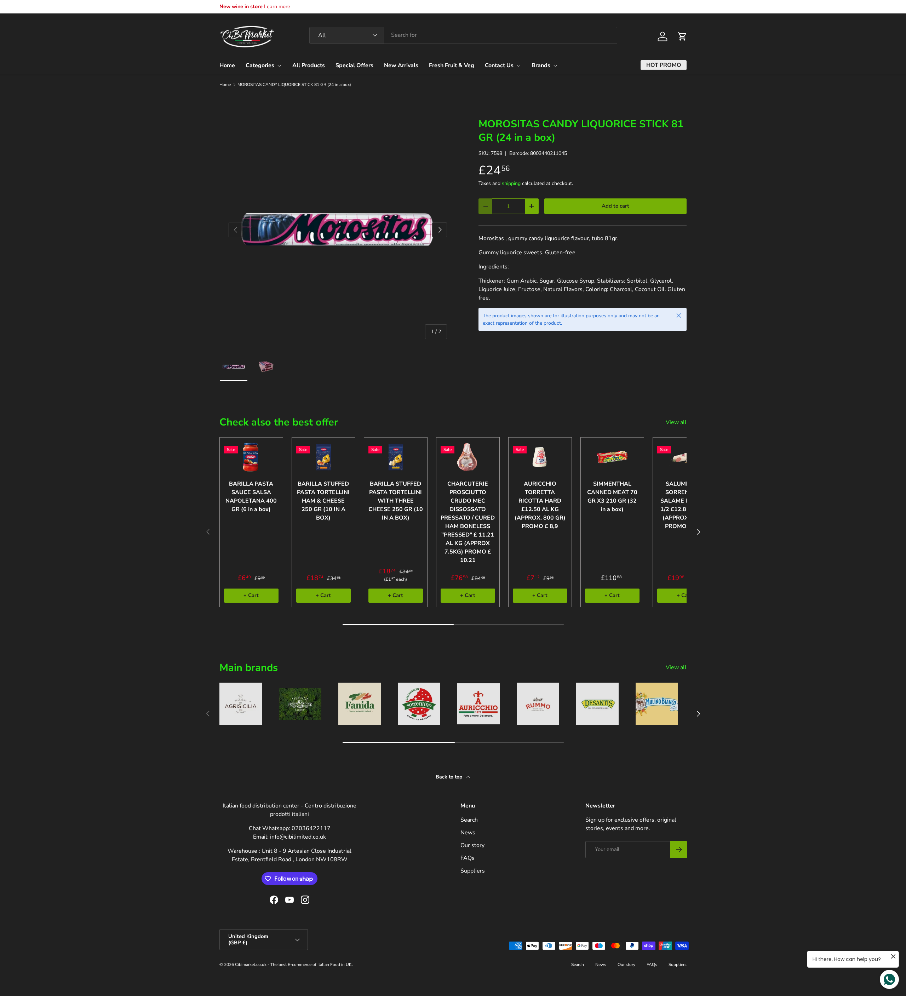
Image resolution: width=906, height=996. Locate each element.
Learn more (277, 6)
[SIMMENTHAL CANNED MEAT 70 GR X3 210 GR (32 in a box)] (612, 457)
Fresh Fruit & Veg (451, 65)
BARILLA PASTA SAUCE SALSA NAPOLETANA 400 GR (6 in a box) (251, 496)
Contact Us (499, 65)
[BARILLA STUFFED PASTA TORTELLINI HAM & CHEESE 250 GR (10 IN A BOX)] (323, 457)
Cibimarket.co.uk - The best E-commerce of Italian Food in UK (293, 964)
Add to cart (615, 205)
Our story (472, 845)
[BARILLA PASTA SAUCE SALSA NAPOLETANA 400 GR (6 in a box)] (251, 457)
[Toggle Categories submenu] (279, 66)
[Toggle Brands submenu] (555, 66)
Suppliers (472, 871)
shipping (511, 183)
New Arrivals (401, 65)
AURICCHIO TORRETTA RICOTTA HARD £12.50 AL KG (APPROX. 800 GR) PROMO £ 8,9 (540, 505)
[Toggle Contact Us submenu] (518, 66)
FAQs (467, 858)
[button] (682, 36)
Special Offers (354, 65)
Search (469, 820)
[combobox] (463, 35)
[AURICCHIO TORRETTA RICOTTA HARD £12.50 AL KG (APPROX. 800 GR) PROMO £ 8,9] (540, 457)
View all (676, 422)
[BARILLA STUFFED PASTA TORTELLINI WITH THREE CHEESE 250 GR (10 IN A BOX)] (395, 457)
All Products (308, 65)
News (467, 832)
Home (227, 65)
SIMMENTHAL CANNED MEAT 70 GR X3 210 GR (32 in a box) (612, 496)
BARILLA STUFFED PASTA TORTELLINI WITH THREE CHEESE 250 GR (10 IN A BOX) (395, 501)
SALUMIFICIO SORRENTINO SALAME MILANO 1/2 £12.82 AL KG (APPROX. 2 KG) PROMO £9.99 (684, 505)
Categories (260, 65)
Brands (541, 65)
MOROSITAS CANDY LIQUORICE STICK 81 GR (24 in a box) (294, 84)
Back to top (450, 777)
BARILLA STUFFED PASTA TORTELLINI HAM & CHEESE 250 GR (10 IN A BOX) (323, 501)
